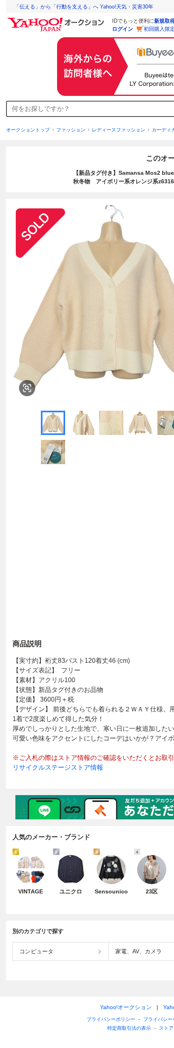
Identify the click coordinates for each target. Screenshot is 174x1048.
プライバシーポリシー (111, 1019)
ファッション (70, 130)
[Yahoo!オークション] (57, 20)
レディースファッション (118, 130)
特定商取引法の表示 (129, 1028)
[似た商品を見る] (27, 388)
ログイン (122, 29)
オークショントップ (28, 130)
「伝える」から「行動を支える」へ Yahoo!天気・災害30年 (83, 7)
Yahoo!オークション (126, 1007)
